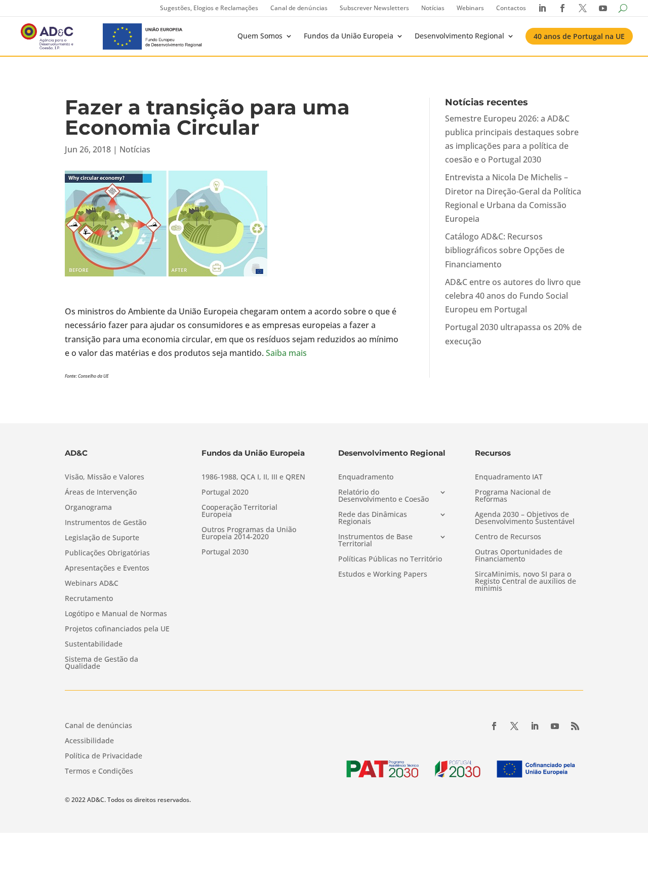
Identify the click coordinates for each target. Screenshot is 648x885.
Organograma (88, 508)
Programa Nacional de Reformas (513, 496)
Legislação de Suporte (102, 538)
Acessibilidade (89, 741)
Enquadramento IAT (509, 477)
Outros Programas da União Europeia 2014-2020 (248, 533)
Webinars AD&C (91, 584)
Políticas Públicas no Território (390, 559)
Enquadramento (365, 477)
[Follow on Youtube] (555, 726)
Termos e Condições (99, 772)
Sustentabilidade (94, 644)
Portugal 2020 (225, 493)
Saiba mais (286, 352)
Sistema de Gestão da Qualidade (101, 663)
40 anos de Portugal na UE (579, 36)
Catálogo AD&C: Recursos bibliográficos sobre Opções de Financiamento (504, 250)
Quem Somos (259, 36)
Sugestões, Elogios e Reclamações (209, 8)
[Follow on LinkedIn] (534, 726)
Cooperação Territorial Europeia (239, 511)
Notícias (432, 8)
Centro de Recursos (508, 537)
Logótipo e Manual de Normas (116, 614)
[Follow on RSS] (575, 726)
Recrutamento (89, 599)
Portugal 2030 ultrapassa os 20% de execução (513, 333)
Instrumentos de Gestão (105, 523)
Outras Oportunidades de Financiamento (518, 556)
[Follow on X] (514, 726)
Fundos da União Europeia (348, 36)
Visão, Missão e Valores (104, 477)
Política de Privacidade (103, 756)
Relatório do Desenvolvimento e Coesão (383, 496)
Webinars (470, 8)
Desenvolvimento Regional (459, 36)
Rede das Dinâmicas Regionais (372, 518)
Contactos (511, 8)
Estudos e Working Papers (382, 575)
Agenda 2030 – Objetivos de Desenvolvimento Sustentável (525, 518)
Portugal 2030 (225, 552)
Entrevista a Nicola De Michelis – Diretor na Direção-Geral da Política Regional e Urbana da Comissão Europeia (513, 198)
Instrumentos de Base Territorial (375, 540)
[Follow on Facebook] (494, 726)
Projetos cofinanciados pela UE (117, 629)
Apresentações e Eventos (107, 569)
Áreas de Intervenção (101, 493)
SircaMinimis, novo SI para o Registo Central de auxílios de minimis (525, 582)
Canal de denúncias (299, 8)
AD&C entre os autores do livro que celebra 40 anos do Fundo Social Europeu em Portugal (513, 295)
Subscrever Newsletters (374, 8)
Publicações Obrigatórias (107, 553)
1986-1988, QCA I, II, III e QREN (253, 477)
